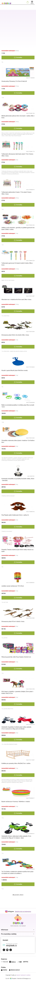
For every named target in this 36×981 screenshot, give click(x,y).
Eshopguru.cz (27, 978)
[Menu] (32, 2)
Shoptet (14, 978)
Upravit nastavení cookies (23, 975)
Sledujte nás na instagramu (23, 911)
